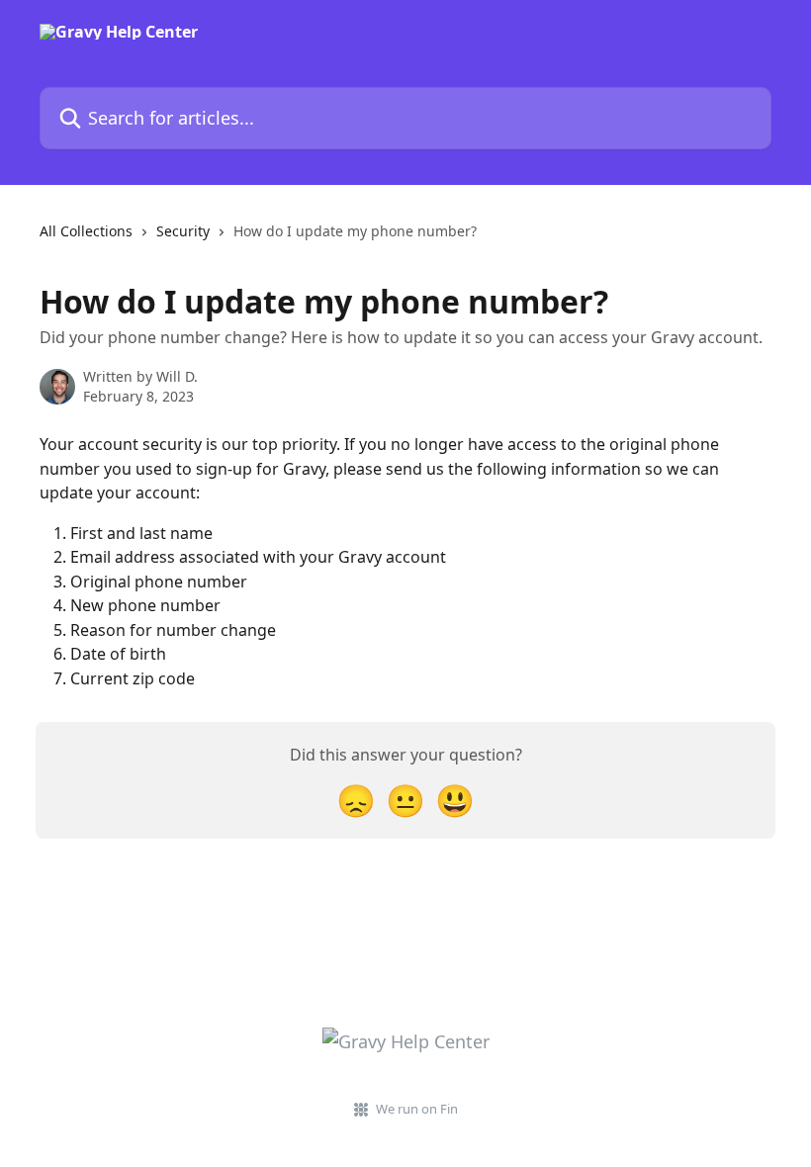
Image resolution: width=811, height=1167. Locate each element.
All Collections (86, 231)
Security (183, 231)
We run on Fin (417, 1109)
